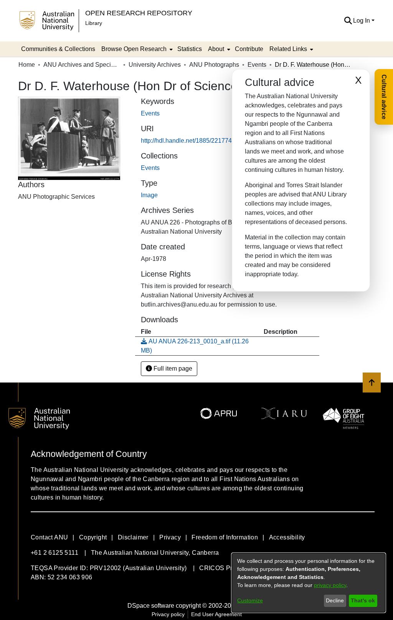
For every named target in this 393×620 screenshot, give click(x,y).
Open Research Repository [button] (138, 13)
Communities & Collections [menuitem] (58, 49)
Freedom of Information (225, 537)
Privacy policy (168, 614)
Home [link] (26, 64)
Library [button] (93, 23)
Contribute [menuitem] (249, 49)
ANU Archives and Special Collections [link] (81, 64)
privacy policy (330, 585)
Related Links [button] (288, 49)
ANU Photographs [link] (214, 64)
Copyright (93, 537)
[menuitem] (136, 49)
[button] (348, 20)
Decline (335, 600)
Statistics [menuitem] (189, 49)
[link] (150, 168)
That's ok (363, 600)
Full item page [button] (172, 368)
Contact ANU (49, 537)
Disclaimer (133, 537)
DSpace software (150, 605)
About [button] (216, 49)
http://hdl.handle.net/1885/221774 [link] (186, 140)
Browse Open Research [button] (134, 49)
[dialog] (308, 582)
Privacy (170, 537)
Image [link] (149, 195)
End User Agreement (216, 614)
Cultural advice (384, 96)
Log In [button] (362, 20)
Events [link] (257, 64)
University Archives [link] (155, 64)
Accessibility (287, 537)
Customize (250, 600)
